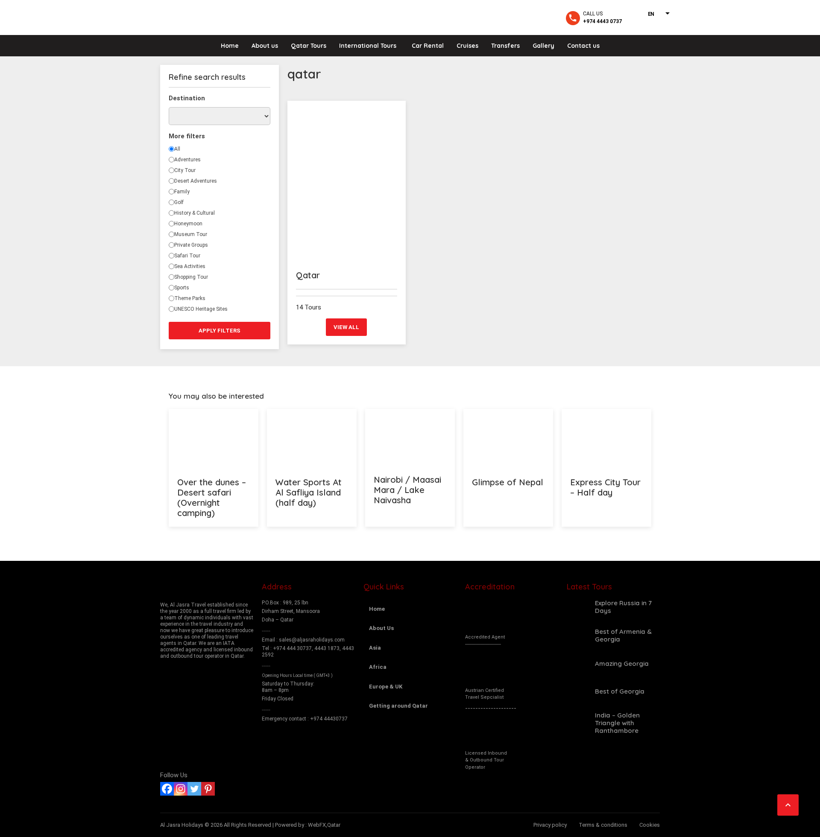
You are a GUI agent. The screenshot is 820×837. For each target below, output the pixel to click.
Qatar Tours (308, 46)
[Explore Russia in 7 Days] (578, 607)
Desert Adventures (195, 181)
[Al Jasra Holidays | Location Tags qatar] (199, 17)
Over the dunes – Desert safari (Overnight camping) (211, 497)
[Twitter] (194, 789)
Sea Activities (189, 266)
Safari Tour (187, 256)
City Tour (185, 170)
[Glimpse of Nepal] (508, 439)
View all (346, 327)
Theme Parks (189, 298)
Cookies (649, 825)
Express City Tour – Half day (605, 487)
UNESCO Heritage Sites (201, 309)
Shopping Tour (191, 277)
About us (265, 46)
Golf (179, 202)
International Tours (367, 46)
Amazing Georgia (622, 663)
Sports (181, 288)
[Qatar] (346, 181)
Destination (187, 98)
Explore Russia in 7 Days (623, 607)
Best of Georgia (619, 691)
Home (230, 46)
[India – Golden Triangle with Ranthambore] (578, 723)
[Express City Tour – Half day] (606, 439)
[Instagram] (180, 789)
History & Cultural (194, 213)
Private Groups (191, 245)
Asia (375, 648)
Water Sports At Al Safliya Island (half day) (308, 492)
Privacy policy (550, 825)
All (177, 149)
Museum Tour (190, 234)
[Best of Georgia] (578, 691)
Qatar (308, 275)
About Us (381, 628)
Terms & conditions (603, 825)
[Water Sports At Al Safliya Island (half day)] (312, 439)
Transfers (505, 46)
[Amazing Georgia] (578, 663)
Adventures (187, 160)
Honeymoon (188, 224)
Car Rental (428, 46)
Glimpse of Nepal (507, 482)
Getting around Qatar (398, 706)
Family (182, 192)
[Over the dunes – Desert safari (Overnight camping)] (213, 439)
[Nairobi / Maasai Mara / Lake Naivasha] (410, 437)
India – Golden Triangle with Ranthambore (617, 723)
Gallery (543, 46)
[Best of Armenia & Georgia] (578, 635)
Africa (378, 667)
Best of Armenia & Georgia (623, 635)
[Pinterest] (208, 789)
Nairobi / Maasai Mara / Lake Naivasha (407, 489)
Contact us (583, 46)
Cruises (467, 46)
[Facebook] (167, 789)
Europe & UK (385, 686)
